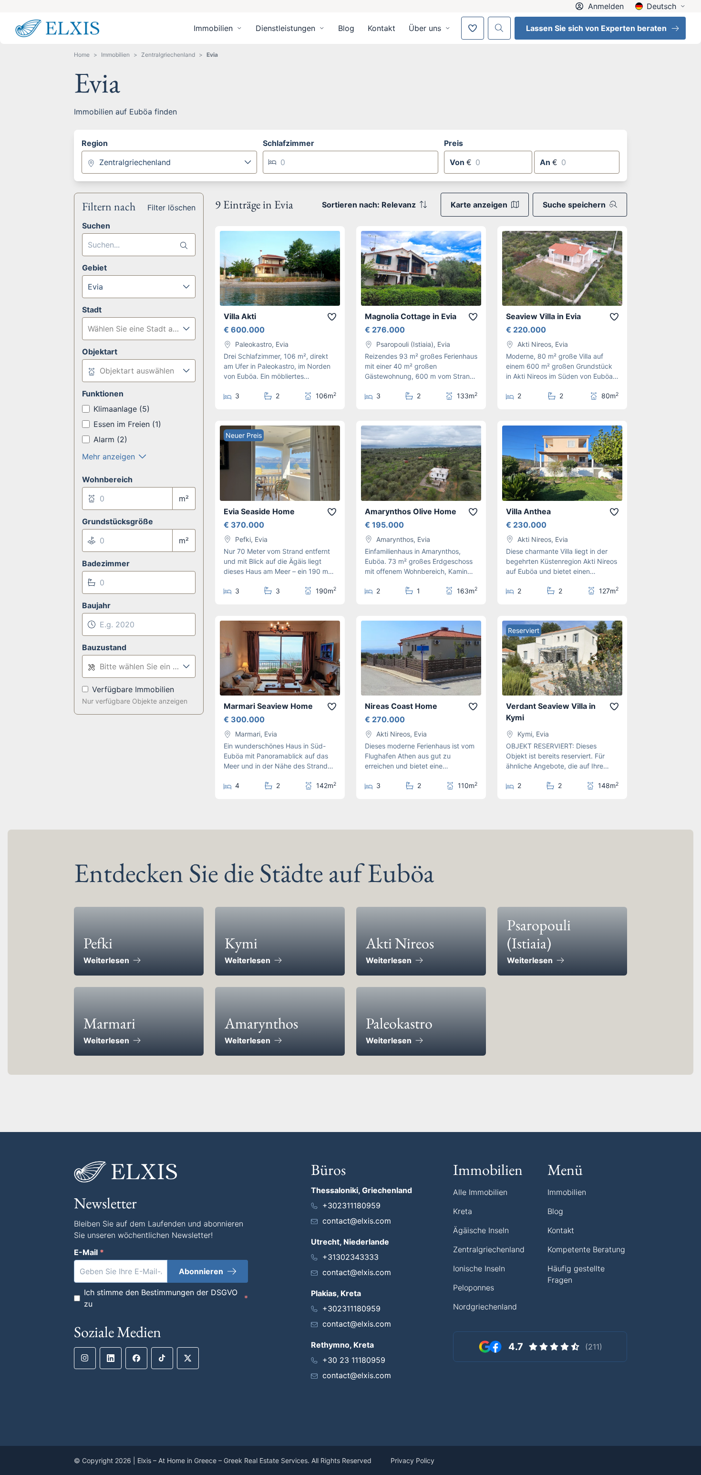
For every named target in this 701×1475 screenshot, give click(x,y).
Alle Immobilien (480, 1192)
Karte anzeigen (479, 204)
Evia (212, 54)
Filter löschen (171, 207)
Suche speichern (574, 204)
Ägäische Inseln (481, 1230)
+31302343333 (350, 1257)
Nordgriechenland (485, 1306)
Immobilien (115, 54)
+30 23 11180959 (353, 1360)
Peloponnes (473, 1287)
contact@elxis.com (356, 1221)
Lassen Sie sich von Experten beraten (596, 28)
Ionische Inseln (479, 1268)
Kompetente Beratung (586, 1249)
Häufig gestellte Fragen (576, 1274)
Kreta (462, 1211)
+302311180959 (351, 1205)
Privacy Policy (412, 1460)
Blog (346, 28)
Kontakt (381, 28)
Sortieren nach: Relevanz (369, 204)
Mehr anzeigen (108, 456)
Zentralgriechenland (168, 54)
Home (82, 54)
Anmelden (606, 6)
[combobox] (169, 162)
